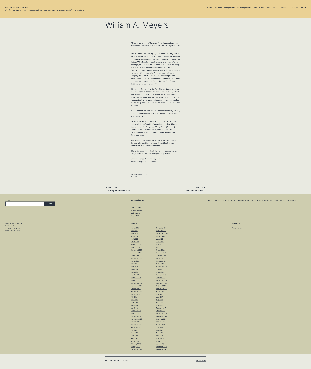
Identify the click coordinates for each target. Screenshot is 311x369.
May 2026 (134, 236)
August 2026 (135, 228)
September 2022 (162, 233)
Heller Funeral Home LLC (18, 7)
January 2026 (135, 247)
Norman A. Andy (136, 205)
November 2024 (136, 286)
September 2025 (136, 258)
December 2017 (161, 280)
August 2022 (160, 236)
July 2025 (134, 264)
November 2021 (161, 261)
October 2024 (136, 289)
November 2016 (161, 316)
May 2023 (134, 335)
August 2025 (135, 261)
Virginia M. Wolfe (136, 216)
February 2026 (136, 244)
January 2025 (135, 280)
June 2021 (159, 269)
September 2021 (161, 266)
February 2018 (161, 275)
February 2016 (161, 341)
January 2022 (161, 255)
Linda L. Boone (136, 207)
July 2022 (159, 239)
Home (209, 8)
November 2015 (161, 349)
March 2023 (135, 341)
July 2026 (134, 231)
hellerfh (135, 176)
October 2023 (135, 322)
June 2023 (134, 333)
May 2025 (134, 269)
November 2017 (161, 283)
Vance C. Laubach (137, 210)
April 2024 (134, 305)
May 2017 (159, 300)
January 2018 (160, 277)
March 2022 (160, 250)
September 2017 (161, 289)
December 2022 (136, 349)
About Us (294, 8)
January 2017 (160, 311)
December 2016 (161, 313)
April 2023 (134, 338)
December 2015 (161, 347)
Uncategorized (237, 228)
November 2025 (136, 253)
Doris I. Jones (135, 213)
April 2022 (159, 247)
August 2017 (160, 291)
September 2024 (136, 291)
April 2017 (159, 302)
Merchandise (271, 8)
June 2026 (134, 233)
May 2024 (134, 302)
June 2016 (159, 330)
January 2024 (135, 313)
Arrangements (229, 8)
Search (7, 200)
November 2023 (136, 319)
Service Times (258, 8)
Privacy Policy (201, 361)
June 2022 (160, 242)
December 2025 (136, 250)
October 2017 (161, 286)
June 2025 (134, 266)
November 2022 (161, 228)
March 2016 (160, 338)
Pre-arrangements (244, 8)
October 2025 (135, 255)
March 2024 (135, 308)
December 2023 (136, 316)
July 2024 (134, 297)
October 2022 (161, 231)
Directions (284, 8)
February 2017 (161, 308)
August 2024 (135, 294)
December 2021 (161, 258)
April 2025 (134, 272)
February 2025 (136, 277)
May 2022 (159, 244)
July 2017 (159, 294)
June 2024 (134, 300)
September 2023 (136, 324)
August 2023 (135, 327)
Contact (303, 8)
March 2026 (135, 242)
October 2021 (161, 264)
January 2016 (160, 344)
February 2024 (136, 311)
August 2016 (160, 324)
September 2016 (161, 322)
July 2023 (134, 330)
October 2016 (161, 319)
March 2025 (135, 275)
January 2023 (135, 347)
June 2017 (159, 297)
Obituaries (218, 8)
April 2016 (159, 335)
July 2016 (159, 327)
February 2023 (136, 344)
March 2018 (160, 272)
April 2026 (134, 239)
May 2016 (159, 333)
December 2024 (136, 283)
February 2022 (161, 253)
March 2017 (160, 305)
